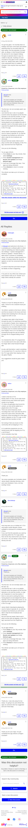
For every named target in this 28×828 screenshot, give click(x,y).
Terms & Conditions (22, 810)
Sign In (26, 2)
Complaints (3, 813)
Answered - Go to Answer (14, 30)
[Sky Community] (9, 2)
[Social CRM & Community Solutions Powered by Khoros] (23, 824)
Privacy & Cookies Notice (7, 812)
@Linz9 (6, 94)
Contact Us (24, 813)
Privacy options (4, 810)
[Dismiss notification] (26, 7)
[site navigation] (2, 2)
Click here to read (8, 193)
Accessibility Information (21, 812)
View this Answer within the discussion (14, 197)
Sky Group (3, 815)
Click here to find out (13, 183)
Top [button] (15, 807)
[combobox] (13, 12)
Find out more (5, 90)
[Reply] (24, 76)
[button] (26, 34)
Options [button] (3, 22)
